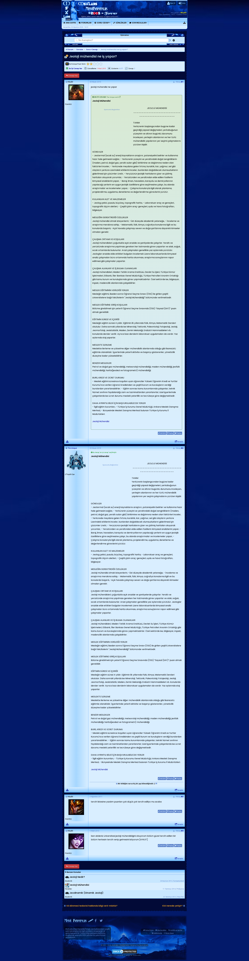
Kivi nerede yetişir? (172, 905)
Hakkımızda (158, 933)
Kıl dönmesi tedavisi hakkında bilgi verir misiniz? (92, 905)
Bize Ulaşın (170, 933)
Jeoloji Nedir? (77, 877)
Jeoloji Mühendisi (100, 421)
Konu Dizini (149, 930)
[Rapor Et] (67, 441)
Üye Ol (172, 3)
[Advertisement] (111, 127)
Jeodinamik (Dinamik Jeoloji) (86, 892)
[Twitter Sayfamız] (101, 921)
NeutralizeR (143, 945)
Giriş (183, 3)
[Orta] (94, 64)
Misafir (184, 13)
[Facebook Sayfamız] (95, 921)
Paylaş (170, 433)
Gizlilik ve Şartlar (176, 930)
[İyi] (97, 64)
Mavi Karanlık (79, 929)
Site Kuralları (161, 930)
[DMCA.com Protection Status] (124, 953)
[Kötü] (91, 64)
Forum (70, 49)
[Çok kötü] (87, 64)
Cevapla (180, 442)
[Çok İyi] (100, 64)
